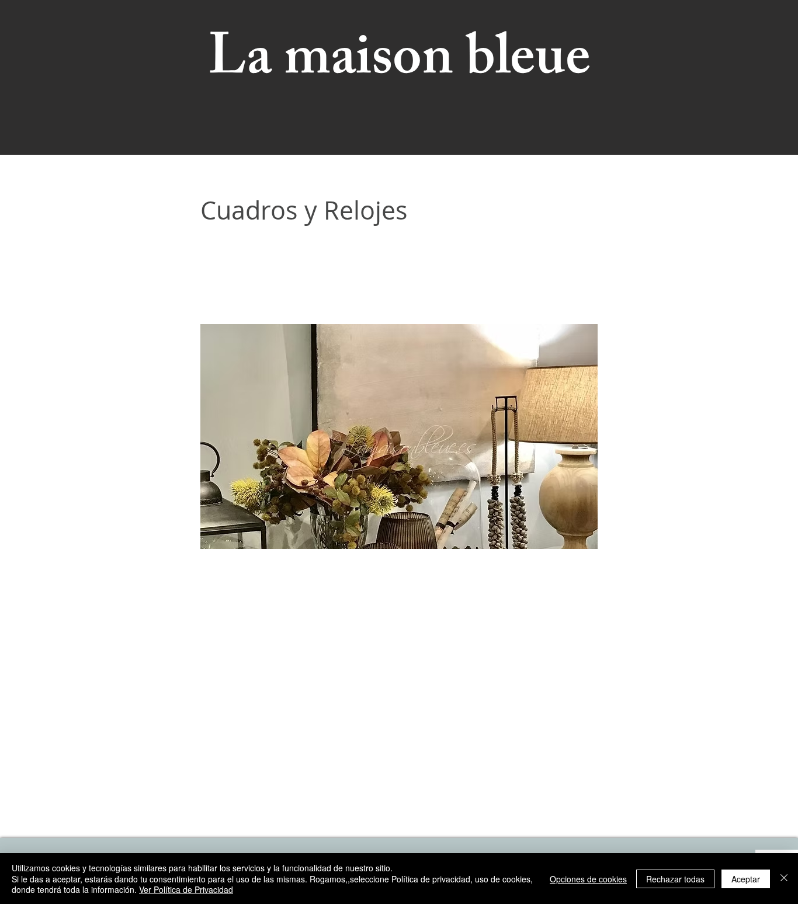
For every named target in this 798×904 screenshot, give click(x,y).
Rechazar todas (675, 879)
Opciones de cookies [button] (588, 879)
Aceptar (745, 879)
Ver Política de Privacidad (186, 889)
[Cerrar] (784, 879)
